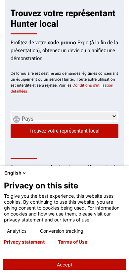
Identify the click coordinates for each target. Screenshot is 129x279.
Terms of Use (72, 242)
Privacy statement (24, 242)
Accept (64, 264)
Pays (27, 118)
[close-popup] (122, 172)
